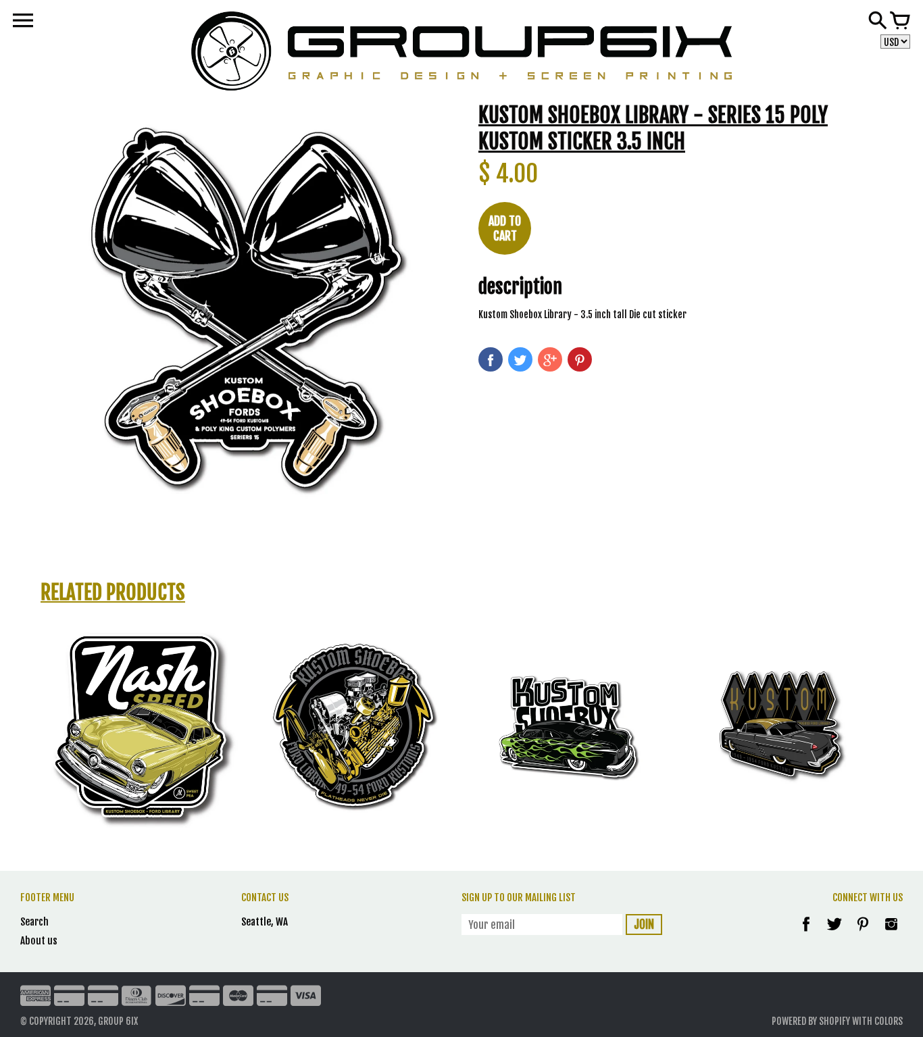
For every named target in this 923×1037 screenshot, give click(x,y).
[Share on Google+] (550, 359)
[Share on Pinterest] (580, 359)
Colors (888, 1021)
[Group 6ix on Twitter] (835, 933)
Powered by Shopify (811, 1021)
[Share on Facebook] (490, 359)
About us (38, 940)
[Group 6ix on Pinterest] (863, 933)
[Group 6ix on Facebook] (806, 933)
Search (34, 921)
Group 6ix (118, 1021)
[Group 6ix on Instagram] (891, 933)
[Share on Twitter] (520, 359)
